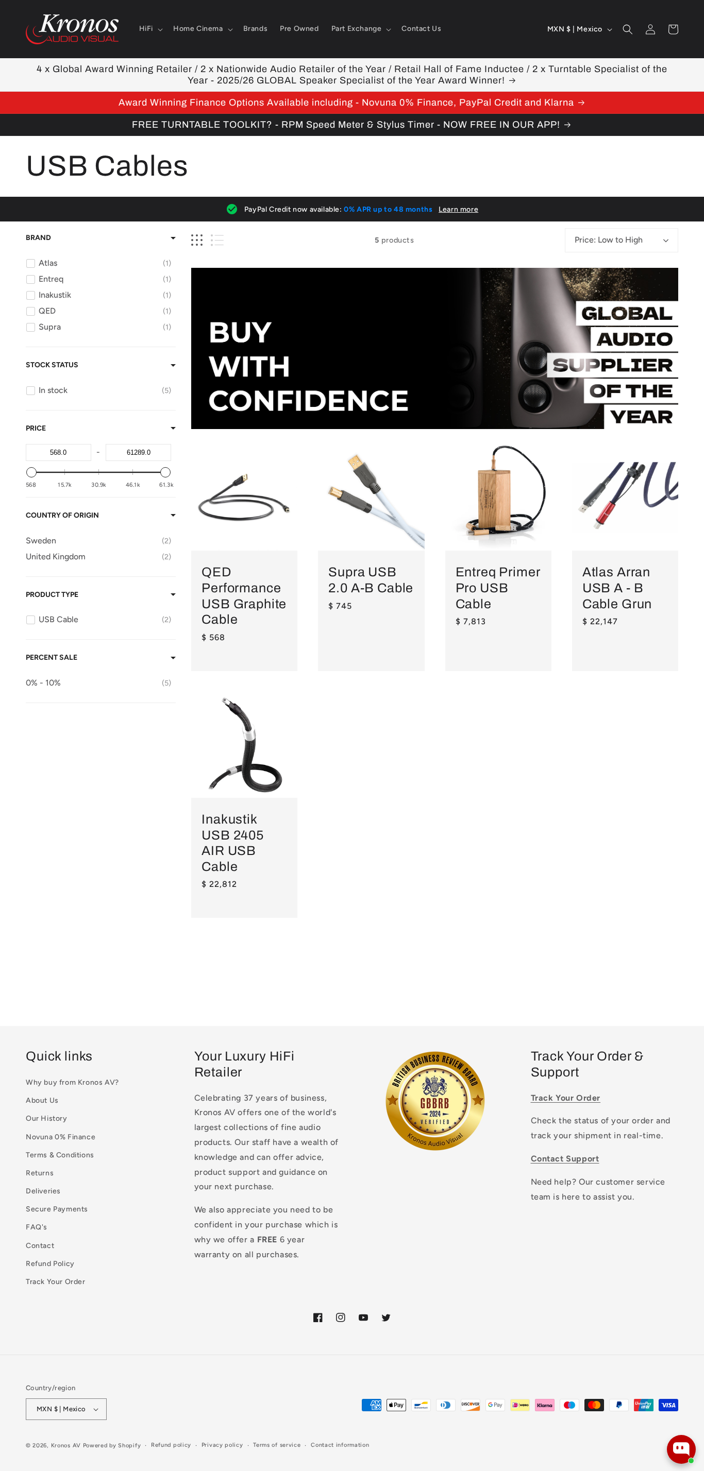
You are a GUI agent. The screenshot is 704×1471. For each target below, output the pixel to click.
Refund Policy (50, 1263)
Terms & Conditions (60, 1155)
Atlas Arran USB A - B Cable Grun (617, 587)
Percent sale (51, 657)
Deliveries (43, 1191)
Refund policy (171, 1445)
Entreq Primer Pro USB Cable (498, 587)
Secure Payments (57, 1209)
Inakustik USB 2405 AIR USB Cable (233, 843)
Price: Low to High (609, 240)
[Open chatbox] (681, 1449)
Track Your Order (56, 1281)
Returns (40, 1173)
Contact (40, 1245)
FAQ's (36, 1227)
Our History (47, 1118)
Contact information (340, 1445)
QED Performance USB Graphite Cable (244, 595)
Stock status (52, 365)
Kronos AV (66, 1445)
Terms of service (276, 1445)
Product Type (52, 594)
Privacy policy (222, 1445)
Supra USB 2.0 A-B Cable (370, 580)
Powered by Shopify (112, 1445)
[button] (150, 29)
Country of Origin (62, 515)
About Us (42, 1100)
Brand (38, 237)
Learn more (458, 209)
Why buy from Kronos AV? (72, 1082)
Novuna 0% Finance (60, 1137)
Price (36, 428)
